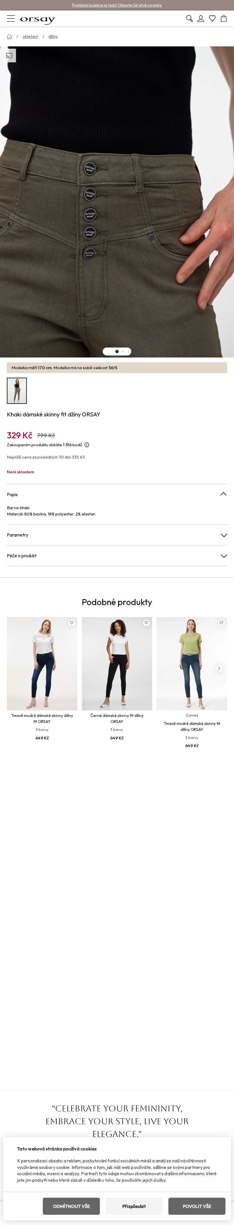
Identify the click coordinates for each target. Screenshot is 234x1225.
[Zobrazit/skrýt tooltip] (86, 445)
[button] (117, 351)
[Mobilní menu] (11, 18)
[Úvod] (9, 36)
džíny (53, 36)
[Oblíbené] (212, 18)
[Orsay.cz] (37, 18)
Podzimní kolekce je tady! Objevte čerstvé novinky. (117, 5)
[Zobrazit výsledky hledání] (189, 18)
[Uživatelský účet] (200, 18)
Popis (12, 494)
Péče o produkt (22, 555)
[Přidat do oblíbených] (71, 622)
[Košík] (223, 18)
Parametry (17, 535)
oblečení (30, 36)
